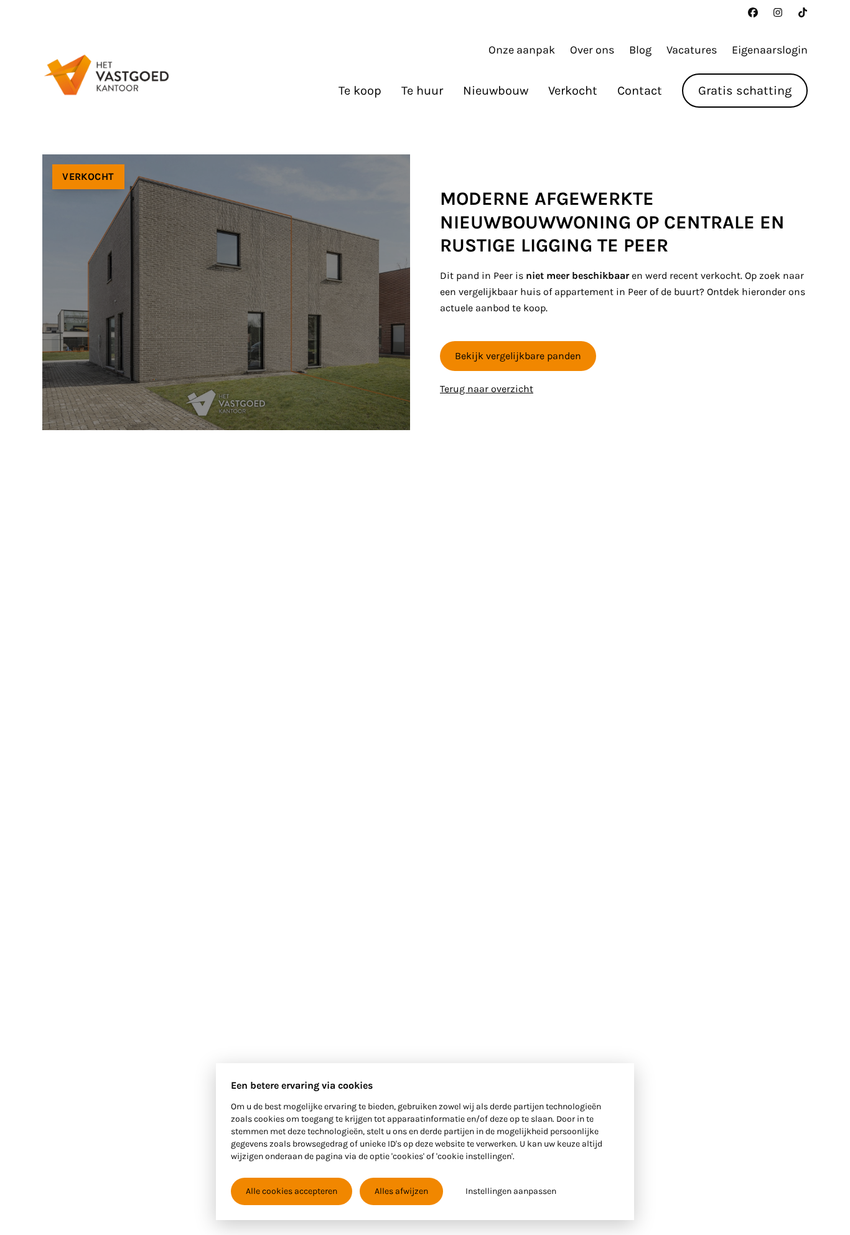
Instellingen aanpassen (510, 1191)
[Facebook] (753, 12)
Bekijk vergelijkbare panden (518, 356)
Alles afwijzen (401, 1191)
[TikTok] (803, 12)
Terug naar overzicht (486, 389)
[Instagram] (778, 12)
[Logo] (106, 75)
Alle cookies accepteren (291, 1191)
